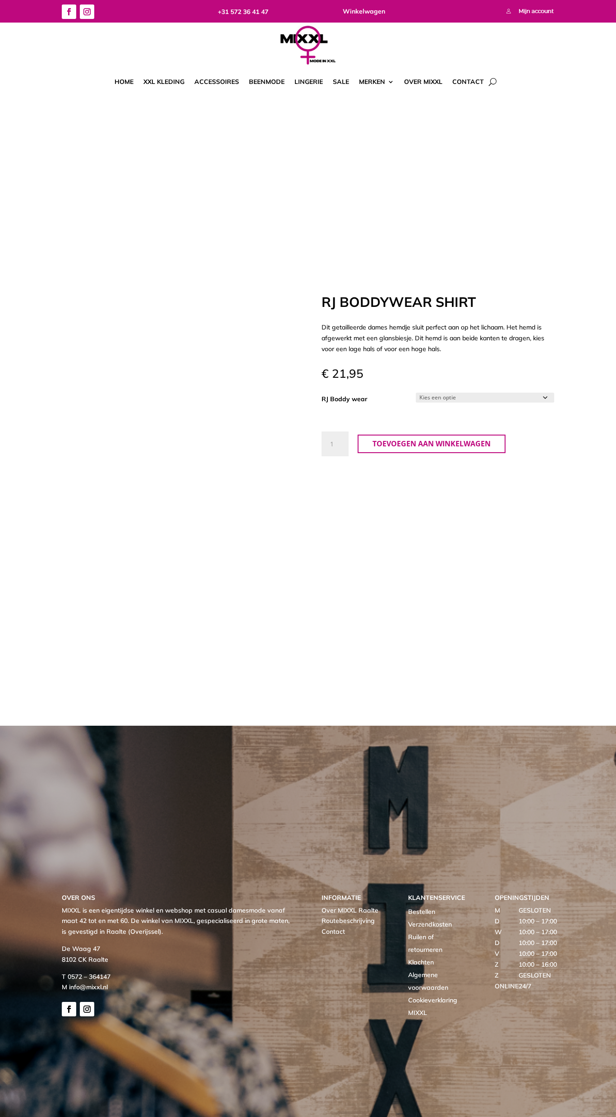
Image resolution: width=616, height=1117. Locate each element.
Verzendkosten (430, 924)
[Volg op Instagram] (87, 12)
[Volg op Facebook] (69, 12)
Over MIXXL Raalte (350, 910)
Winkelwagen (364, 11)
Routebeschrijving (348, 921)
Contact (468, 82)
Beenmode (267, 82)
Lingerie (308, 82)
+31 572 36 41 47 (243, 12)
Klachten (421, 962)
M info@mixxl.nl (85, 987)
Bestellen (421, 912)
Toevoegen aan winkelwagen (431, 444)
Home (124, 82)
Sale (341, 82)
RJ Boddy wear (345, 399)
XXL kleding (163, 82)
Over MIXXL (423, 82)
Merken (372, 82)
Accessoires (216, 82)
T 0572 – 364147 (86, 977)
